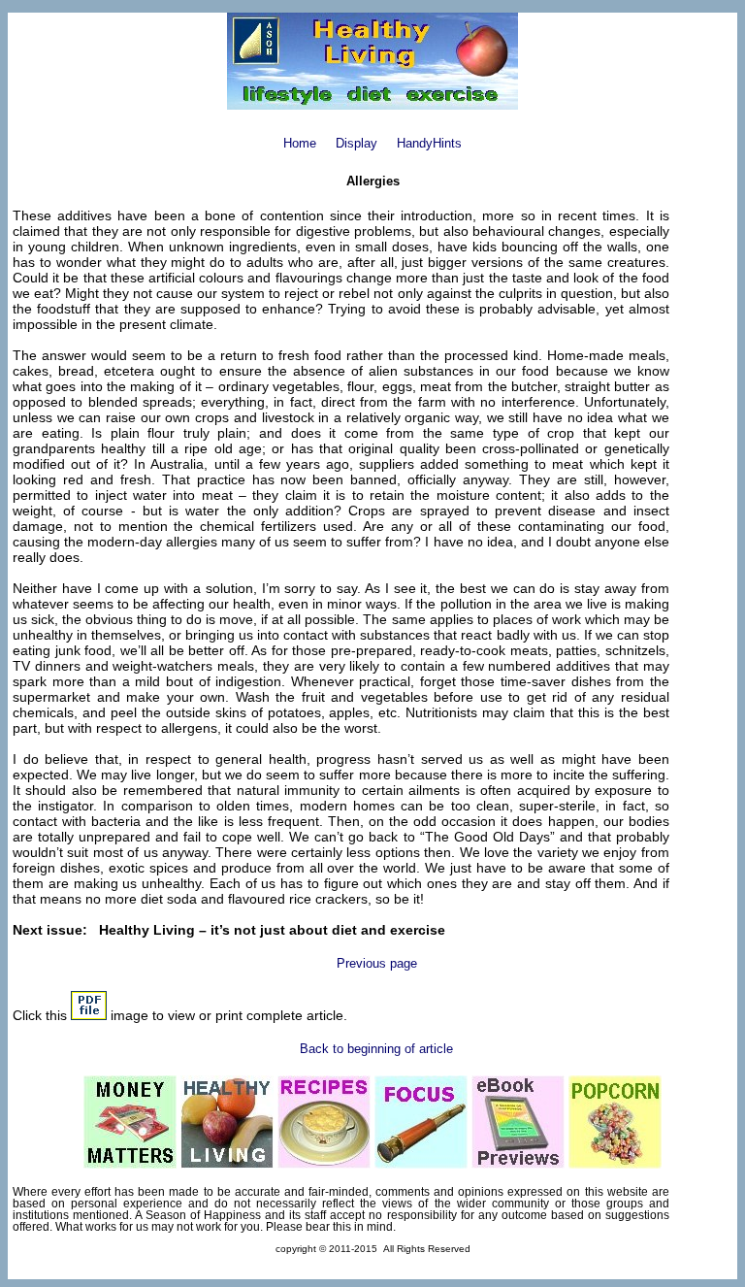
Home (299, 143)
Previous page (377, 963)
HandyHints (429, 143)
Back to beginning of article (376, 1048)
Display (356, 143)
